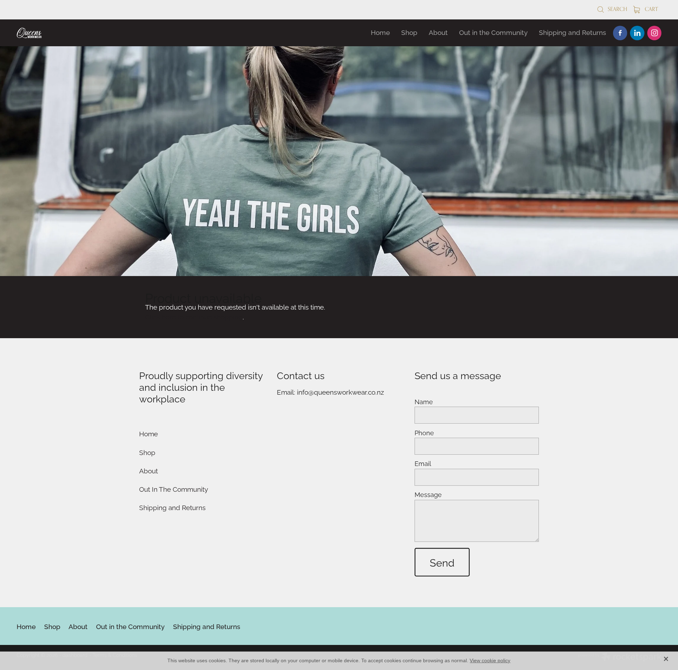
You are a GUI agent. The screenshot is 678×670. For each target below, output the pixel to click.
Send (442, 562)
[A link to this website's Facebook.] (620, 33)
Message (428, 494)
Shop (409, 31)
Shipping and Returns (572, 31)
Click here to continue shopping (194, 316)
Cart (650, 9)
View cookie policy (490, 660)
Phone (424, 433)
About (438, 31)
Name (424, 402)
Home (380, 31)
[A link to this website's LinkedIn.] (637, 33)
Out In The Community (173, 488)
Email (423, 463)
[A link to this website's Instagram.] (654, 33)
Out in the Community (493, 31)
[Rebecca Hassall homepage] (81, 33)
